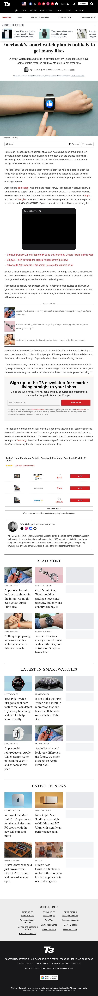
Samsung (21, 440)
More (78, 10)
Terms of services (38, 410)
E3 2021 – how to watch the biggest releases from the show (37, 260)
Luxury (59, 10)
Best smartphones (49, 925)
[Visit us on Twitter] (34, 3)
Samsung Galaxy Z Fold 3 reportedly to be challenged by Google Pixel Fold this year (50, 254)
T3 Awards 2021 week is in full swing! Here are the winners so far (40, 265)
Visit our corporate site (78, 988)
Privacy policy (25, 964)
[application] (49, 229)
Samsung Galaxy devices (27, 921)
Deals (19, 17)
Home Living (46, 10)
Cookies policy (42, 964)
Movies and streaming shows (28, 928)
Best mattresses (49, 929)
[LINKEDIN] (31, 528)
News (72, 70)
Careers (76, 964)
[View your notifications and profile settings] (74, 3)
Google (21, 199)
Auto (68, 10)
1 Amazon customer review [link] (25, 466)
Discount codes (70, 929)
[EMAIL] (35, 528)
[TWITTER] (22, 528)
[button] (49, 476)
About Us (64, 959)
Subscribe (82, 4)
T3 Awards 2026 (64, 17)
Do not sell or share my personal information (49, 968)
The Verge (23, 188)
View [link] (80, 476)
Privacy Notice (80, 410)
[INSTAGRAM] (27, 528)
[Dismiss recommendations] (94, 25)
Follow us (75, 144)
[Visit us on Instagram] (48, 3)
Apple (87, 195)
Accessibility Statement (17, 959)
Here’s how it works (77, 76)
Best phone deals (70, 916)
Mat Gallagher (39, 69)
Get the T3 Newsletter (40, 17)
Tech (24, 10)
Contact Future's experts (44, 959)
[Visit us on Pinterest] (39, 3)
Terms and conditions (82, 959)
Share (11, 144)
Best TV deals (70, 925)
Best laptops (49, 916)
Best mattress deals (70, 920)
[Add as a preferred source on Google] (49, 977)
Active (33, 10)
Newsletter (88, 144)
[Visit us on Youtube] (43, 3)
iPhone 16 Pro (27, 916)
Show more (53, 508)
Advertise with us (61, 964)
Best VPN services (27, 934)
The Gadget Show (88, 17)
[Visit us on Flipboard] (52, 3)
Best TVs (49, 920)
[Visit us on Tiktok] (56, 3)
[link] (17, 476)
